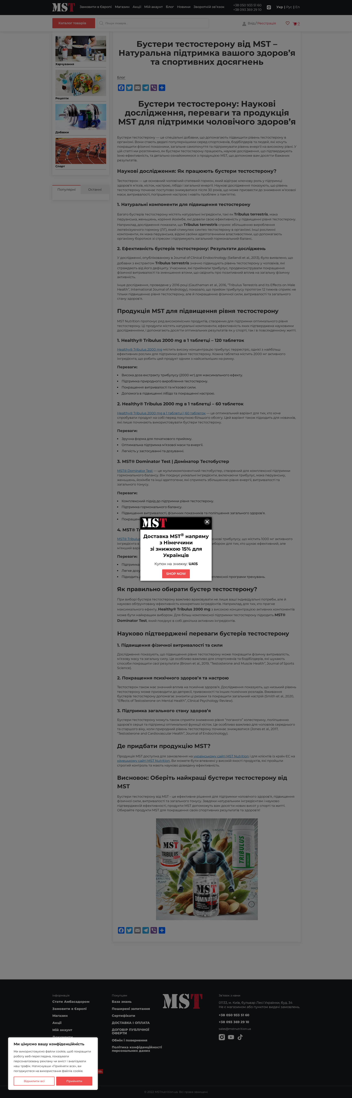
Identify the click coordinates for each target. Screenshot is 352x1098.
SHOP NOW (176, 574)
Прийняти (74, 1081)
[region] (53, 1063)
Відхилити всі (34, 1081)
